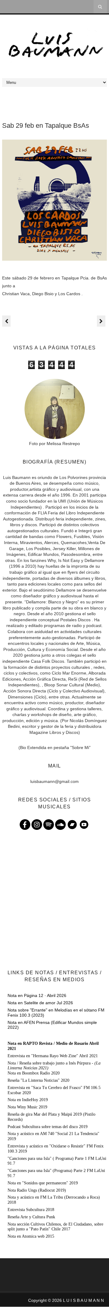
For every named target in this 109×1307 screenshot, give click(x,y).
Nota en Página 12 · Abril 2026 (37, 995)
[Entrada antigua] (101, 320)
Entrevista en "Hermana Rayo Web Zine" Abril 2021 (53, 1056)
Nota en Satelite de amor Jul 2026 (40, 1002)
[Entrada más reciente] (6, 320)
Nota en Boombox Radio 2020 (34, 1073)
